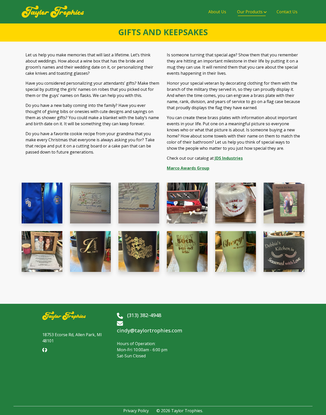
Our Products (250, 12)
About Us (217, 12)
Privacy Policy (136, 410)
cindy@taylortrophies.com (149, 330)
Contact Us (287, 12)
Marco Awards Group (188, 168)
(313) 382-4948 (144, 315)
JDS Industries (229, 158)
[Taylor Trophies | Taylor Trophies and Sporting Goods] (53, 12)
